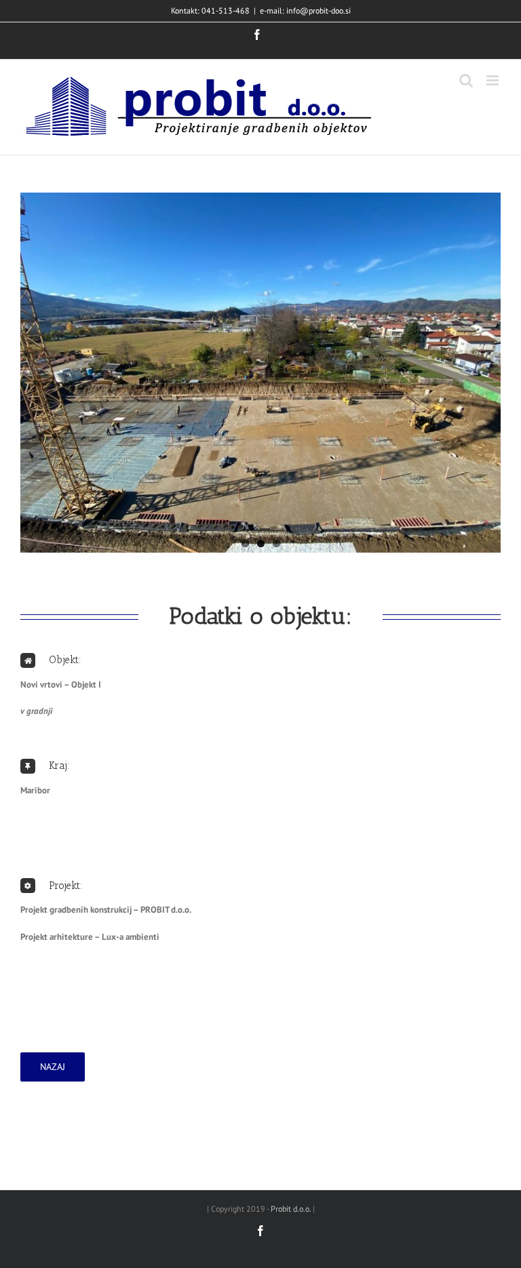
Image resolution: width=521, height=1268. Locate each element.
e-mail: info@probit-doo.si (305, 10)
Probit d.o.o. (291, 1209)
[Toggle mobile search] (466, 80)
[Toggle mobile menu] (493, 80)
